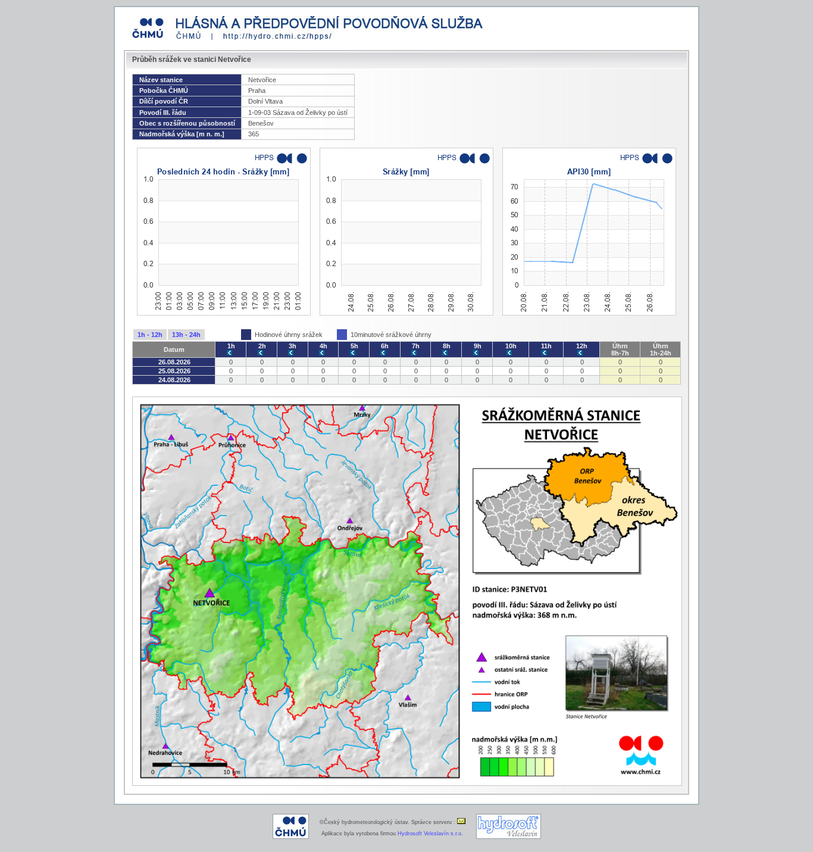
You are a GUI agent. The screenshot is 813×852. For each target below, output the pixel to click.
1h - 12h (149, 334)
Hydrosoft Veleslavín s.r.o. (430, 834)
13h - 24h (186, 334)
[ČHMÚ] (291, 837)
